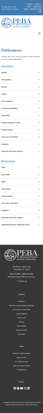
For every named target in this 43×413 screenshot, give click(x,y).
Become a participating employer (21, 305)
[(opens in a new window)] (14, 388)
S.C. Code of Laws (21, 361)
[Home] (16, 23)
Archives (21, 301)
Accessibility (21, 326)
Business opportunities (21, 353)
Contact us (22, 281)
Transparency (21, 370)
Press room (21, 318)
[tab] (21, 73)
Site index (21, 334)
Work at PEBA (21, 330)
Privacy (21, 322)
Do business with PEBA (21, 309)
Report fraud (21, 357)
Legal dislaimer (21, 314)
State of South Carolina (21, 366)
